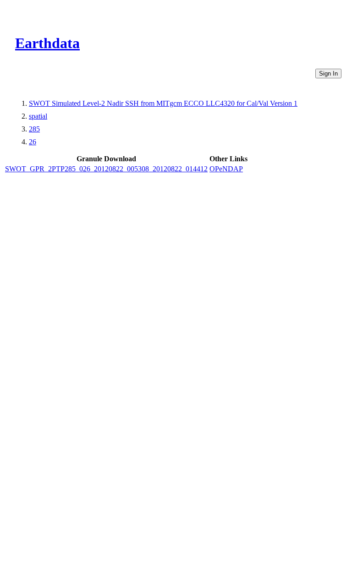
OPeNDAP (226, 169)
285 (34, 129)
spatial (38, 116)
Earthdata (47, 43)
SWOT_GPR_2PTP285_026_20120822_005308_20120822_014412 (106, 169)
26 (32, 142)
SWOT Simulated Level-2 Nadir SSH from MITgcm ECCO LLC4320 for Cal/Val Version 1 (163, 103)
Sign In (328, 73)
